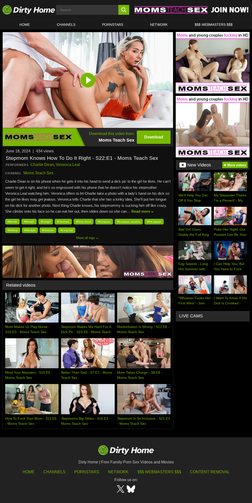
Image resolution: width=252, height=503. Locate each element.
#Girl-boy (13, 230)
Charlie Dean (42, 165)
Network (159, 25)
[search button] (123, 10)
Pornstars (112, 25)
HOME (24, 25)
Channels (54, 472)
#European (104, 221)
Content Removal (210, 472)
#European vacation (128, 221)
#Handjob (29, 230)
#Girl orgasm (154, 221)
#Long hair (67, 230)
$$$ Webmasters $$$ (159, 472)
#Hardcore (48, 230)
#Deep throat (83, 221)
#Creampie (63, 221)
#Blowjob (29, 221)
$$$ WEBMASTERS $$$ (214, 25)
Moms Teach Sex (38, 173)
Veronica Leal (68, 165)
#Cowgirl (45, 221)
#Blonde (12, 221)
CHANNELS (66, 25)
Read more (140, 211)
